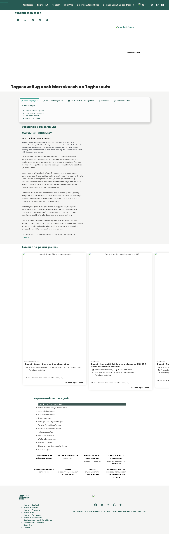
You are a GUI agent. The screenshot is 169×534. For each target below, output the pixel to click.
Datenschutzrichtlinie (88, 5)
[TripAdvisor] (152, 5)
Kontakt (56, 5)
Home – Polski (30, 512)
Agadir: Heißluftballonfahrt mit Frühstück (68, 472)
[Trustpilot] (120, 505)
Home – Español (31, 507)
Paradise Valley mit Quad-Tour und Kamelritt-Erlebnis (92, 458)
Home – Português (32, 515)
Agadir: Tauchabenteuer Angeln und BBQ (92, 472)
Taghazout (42, 5)
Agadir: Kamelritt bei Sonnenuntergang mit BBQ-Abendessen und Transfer (119, 365)
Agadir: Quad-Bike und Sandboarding (47, 364)
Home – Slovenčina (33, 517)
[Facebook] (157, 5)
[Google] (114, 505)
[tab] (29, 100)
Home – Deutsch (31, 505)
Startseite (28, 5)
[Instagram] (162, 5)
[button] (18, 20)
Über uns (68, 5)
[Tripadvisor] (102, 505)
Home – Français (32, 510)
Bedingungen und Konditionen (118, 5)
